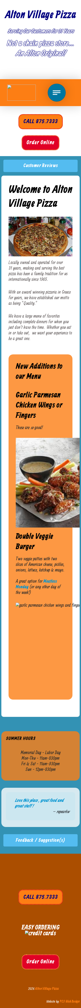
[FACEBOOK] (22, 70)
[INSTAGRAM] (57, 70)
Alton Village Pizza (40, 15)
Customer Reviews (40, 166)
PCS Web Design (70, 1001)
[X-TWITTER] (39, 70)
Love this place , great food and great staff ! (39, 803)
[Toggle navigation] (57, 93)
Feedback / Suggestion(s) (40, 840)
